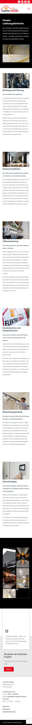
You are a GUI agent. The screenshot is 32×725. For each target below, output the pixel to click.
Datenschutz (6, 709)
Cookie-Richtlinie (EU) (9, 712)
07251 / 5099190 (13, 694)
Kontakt (9, 669)
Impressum (6, 706)
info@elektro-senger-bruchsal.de (16, 696)
